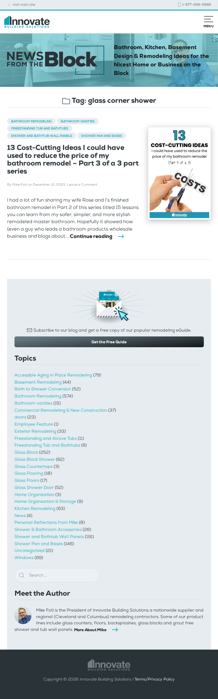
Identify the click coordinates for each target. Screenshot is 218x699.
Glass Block (26, 452)
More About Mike (90, 629)
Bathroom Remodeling (31, 121)
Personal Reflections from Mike (46, 522)
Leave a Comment (82, 184)
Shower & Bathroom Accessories (47, 529)
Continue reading (91, 236)
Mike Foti (19, 184)
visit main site (23, 4)
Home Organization (34, 494)
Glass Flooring (28, 473)
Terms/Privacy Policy (155, 679)
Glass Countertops (33, 466)
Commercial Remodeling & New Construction (60, 410)
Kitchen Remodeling (34, 508)
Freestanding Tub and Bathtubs (39, 128)
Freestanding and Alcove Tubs (45, 438)
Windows (23, 557)
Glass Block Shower (34, 459)
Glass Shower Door (34, 487)
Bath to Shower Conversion (42, 389)
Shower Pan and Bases (101, 136)
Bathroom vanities (78, 121)
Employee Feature (33, 424)
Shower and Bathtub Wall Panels (41, 136)
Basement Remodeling (38, 382)
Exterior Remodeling (35, 431)
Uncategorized (29, 550)
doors (20, 417)
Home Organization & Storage (45, 501)
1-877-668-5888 (196, 4)
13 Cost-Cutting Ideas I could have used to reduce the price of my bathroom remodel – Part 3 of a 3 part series (73, 159)
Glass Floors (26, 480)
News (20, 515)
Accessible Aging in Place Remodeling (53, 375)
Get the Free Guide (108, 341)
